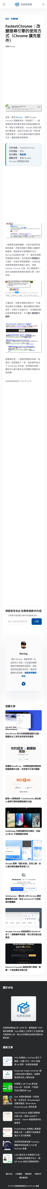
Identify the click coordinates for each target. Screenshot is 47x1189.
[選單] (4, 4)
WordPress (30, 1186)
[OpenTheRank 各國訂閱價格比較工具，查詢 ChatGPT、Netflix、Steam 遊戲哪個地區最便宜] (7, 1116)
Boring (19, 117)
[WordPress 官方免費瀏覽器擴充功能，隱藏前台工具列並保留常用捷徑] (23, 720)
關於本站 (9, 1174)
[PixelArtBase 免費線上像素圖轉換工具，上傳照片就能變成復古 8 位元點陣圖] (7, 1132)
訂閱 (37, 621)
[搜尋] (43, 4)
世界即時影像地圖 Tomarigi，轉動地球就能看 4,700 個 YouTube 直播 (27, 1145)
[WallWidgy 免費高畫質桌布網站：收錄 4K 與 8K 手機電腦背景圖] (23, 818)
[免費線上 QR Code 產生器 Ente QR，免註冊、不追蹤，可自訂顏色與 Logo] (7, 1087)
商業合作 (38, 1174)
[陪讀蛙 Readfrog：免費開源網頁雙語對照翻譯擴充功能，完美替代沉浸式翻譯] (23, 753)
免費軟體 (14, 19)
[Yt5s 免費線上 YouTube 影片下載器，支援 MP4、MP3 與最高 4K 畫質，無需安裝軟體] (7, 1061)
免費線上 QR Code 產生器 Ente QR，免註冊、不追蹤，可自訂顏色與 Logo (27, 1087)
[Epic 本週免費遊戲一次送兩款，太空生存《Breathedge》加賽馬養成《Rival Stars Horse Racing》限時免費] (7, 1100)
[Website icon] (23, 684)
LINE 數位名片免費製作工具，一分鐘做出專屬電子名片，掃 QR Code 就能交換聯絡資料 (27, 1158)
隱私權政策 (23, 1178)
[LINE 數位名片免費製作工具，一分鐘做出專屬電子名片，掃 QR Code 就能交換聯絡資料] (7, 1158)
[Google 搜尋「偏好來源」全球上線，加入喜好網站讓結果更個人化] (23, 850)
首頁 (7, 19)
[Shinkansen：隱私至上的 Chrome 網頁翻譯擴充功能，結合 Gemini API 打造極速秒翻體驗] (23, 883)
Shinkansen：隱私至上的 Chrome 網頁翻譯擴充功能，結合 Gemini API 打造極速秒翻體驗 (23, 899)
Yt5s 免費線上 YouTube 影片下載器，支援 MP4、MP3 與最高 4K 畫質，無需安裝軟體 (28, 1061)
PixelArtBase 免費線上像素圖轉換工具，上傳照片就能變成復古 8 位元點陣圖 (27, 1132)
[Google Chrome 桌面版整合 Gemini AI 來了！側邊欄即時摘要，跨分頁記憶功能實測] (23, 918)
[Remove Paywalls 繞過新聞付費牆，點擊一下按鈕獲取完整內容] (23, 953)
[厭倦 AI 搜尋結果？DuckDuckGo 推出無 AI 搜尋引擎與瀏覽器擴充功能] (23, 785)
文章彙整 (18, 1174)
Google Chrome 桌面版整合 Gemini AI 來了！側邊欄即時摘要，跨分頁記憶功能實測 (23, 934)
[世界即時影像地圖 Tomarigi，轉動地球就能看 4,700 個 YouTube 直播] (7, 1145)
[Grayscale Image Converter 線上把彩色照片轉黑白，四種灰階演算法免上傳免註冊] (7, 1074)
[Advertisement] (23, 76)
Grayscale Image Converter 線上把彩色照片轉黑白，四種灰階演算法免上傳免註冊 (27, 1074)
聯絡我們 (28, 1174)
